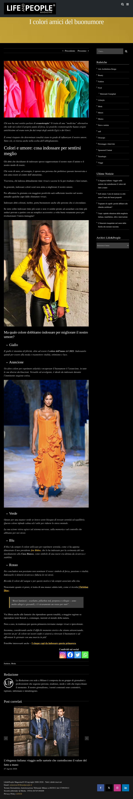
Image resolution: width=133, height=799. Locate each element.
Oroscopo (101, 137)
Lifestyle (101, 100)
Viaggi (100, 162)
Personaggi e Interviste (106, 144)
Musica (100, 119)
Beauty (100, 75)
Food (100, 88)
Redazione (11, 674)
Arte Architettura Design (107, 69)
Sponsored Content (105, 150)
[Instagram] (62, 654)
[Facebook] (70, 654)
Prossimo (82, 50)
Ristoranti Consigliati (108, 94)
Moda (13, 663)
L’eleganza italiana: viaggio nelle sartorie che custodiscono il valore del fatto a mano (112, 184)
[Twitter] (77, 654)
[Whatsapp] (85, 654)
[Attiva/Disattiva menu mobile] (127, 4)
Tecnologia (102, 156)
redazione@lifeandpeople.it (21, 784)
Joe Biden (36, 550)
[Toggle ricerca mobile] (122, 4)
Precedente (70, 50)
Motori (100, 112)
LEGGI (19, 793)
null (99, 131)
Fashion (7, 663)
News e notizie (103, 125)
